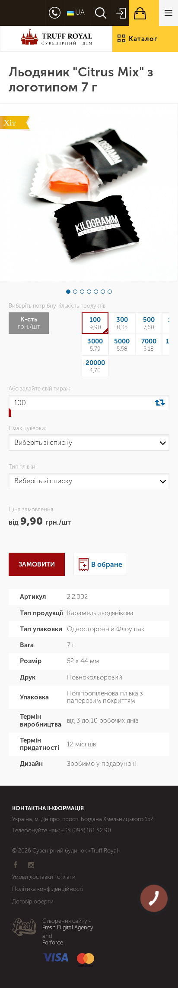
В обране (106, 564)
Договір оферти (33, 901)
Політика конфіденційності (47, 889)
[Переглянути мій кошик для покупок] (153, 13)
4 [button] (89, 291)
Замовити (37, 564)
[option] (89, 192)
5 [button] (96, 291)
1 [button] (68, 291)
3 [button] (82, 291)
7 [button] (110, 291)
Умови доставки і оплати (44, 877)
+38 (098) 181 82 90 (86, 830)
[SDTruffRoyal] (56, 38)
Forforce (52, 943)
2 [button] (75, 291)
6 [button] (103, 291)
